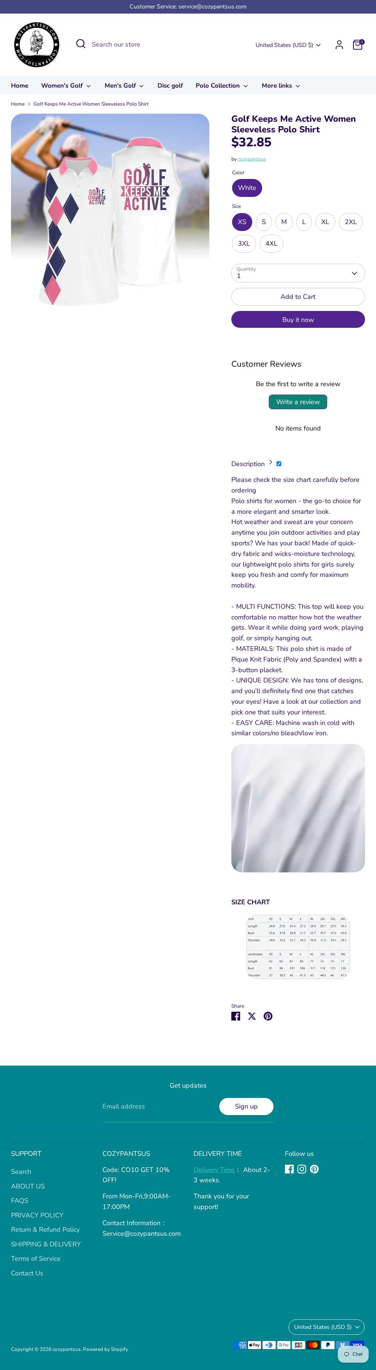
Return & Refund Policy (45, 1229)
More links (278, 85)
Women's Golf (62, 85)
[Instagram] (301, 1169)
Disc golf (170, 85)
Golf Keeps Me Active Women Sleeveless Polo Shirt (91, 103)
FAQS (19, 1200)
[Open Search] (80, 43)
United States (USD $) (284, 45)
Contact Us (27, 1273)
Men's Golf (121, 85)
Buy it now (298, 319)
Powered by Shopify (105, 1349)
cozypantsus (252, 158)
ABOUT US (28, 1186)
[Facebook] (289, 1169)
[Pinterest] (314, 1169)
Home (19, 85)
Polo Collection (219, 85)
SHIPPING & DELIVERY (46, 1244)
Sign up (246, 1106)
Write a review (298, 402)
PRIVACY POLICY (37, 1215)
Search (21, 1171)
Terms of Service (36, 1258)
